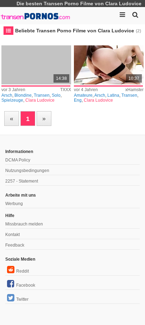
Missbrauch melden (24, 224)
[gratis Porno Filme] (35, 14)
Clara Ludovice (40, 100)
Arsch (6, 95)
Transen (42, 95)
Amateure (83, 95)
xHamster (134, 89)
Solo (56, 95)
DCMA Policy (17, 160)
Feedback (14, 245)
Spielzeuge (12, 100)
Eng (78, 100)
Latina (113, 95)
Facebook (25, 285)
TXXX (65, 89)
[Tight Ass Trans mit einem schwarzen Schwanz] (109, 64)
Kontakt (12, 234)
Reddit (22, 271)
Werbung (14, 203)
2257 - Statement (21, 181)
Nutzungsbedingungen (27, 170)
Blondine (23, 95)
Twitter (22, 299)
